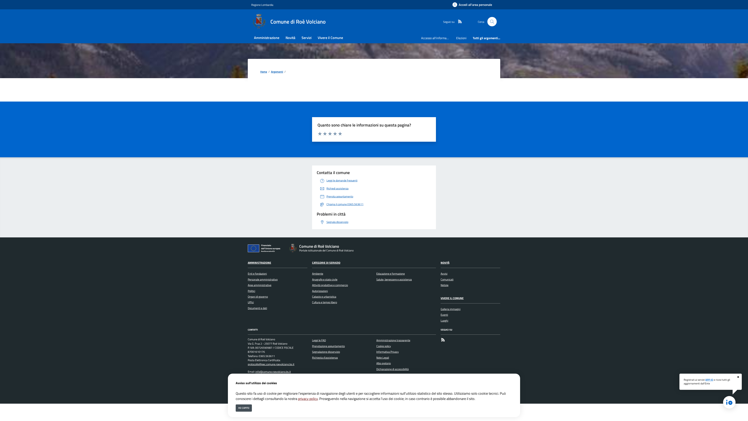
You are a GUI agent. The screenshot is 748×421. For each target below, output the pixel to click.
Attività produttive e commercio (330, 285)
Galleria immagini (450, 309)
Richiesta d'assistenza (325, 358)
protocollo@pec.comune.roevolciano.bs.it (271, 364)
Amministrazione (259, 263)
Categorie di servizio (326, 263)
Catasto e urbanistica (324, 297)
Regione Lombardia (262, 5)
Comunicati (447, 279)
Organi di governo (258, 297)
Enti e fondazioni (257, 274)
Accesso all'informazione (437, 38)
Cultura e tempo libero (324, 302)
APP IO (709, 380)
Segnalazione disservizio (326, 352)
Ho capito (243, 408)
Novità (445, 263)
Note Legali (382, 358)
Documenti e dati (257, 308)
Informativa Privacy (387, 352)
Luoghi (444, 320)
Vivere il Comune (452, 298)
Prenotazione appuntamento (328, 346)
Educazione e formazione (390, 274)
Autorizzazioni (320, 291)
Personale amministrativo (263, 279)
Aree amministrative (259, 285)
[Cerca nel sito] (492, 21)
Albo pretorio (383, 363)
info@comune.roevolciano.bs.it (273, 372)
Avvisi (444, 274)
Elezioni (461, 38)
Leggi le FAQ (319, 340)
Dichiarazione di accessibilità (392, 369)
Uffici (251, 302)
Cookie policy (383, 346)
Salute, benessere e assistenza (394, 279)
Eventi (444, 315)
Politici (251, 291)
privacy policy (308, 398)
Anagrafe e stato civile (324, 279)
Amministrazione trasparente (393, 340)
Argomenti (277, 72)
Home (263, 72)
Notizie (444, 285)
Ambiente (317, 274)
